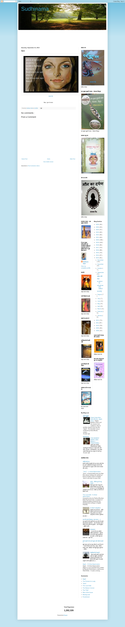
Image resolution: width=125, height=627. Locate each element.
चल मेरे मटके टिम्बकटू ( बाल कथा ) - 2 (92, 519)
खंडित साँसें (99, 276)
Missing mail (86, 594)
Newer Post (24, 159)
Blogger (65, 615)
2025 (97, 227)
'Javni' (84, 583)
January (99, 315)
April (98, 306)
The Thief (85, 590)
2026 (97, 224)
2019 (97, 242)
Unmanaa (86, 436)
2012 (97, 320)
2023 (97, 232)
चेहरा (98, 279)
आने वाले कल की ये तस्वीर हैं (100, 287)
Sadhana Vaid (85, 262)
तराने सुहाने (86, 416)
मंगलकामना (92, 529)
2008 (97, 330)
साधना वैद (51, 96)
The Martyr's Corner (88, 588)
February (100, 311)
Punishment (86, 597)
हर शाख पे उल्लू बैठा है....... (96, 508)
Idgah (84, 579)
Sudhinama (35, 9)
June (99, 301)
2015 (97, 252)
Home (48, 159)
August (99, 294)
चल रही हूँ (99, 291)
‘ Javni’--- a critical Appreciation (92, 471)
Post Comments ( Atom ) (34, 165)
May (98, 303)
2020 (97, 240)
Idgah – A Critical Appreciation (91, 564)
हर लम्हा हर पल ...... (100, 282)
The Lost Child (87, 585)
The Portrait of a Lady (89, 581)
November (100, 264)
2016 (97, 250)
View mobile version (48, 161)
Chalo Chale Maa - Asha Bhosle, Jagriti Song (96, 419)
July (98, 298)
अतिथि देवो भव (86, 461)
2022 (97, 234)
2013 (97, 257)
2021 (97, 237)
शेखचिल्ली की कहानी (95, 552)
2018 (97, 245)
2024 (97, 229)
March (99, 308)
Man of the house (88, 592)
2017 (97, 247)
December (100, 260)
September (100, 272)
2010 (97, 325)
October (99, 268)
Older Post (72, 159)
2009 (97, 328)
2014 (97, 255)
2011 (97, 323)
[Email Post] (41, 108)
